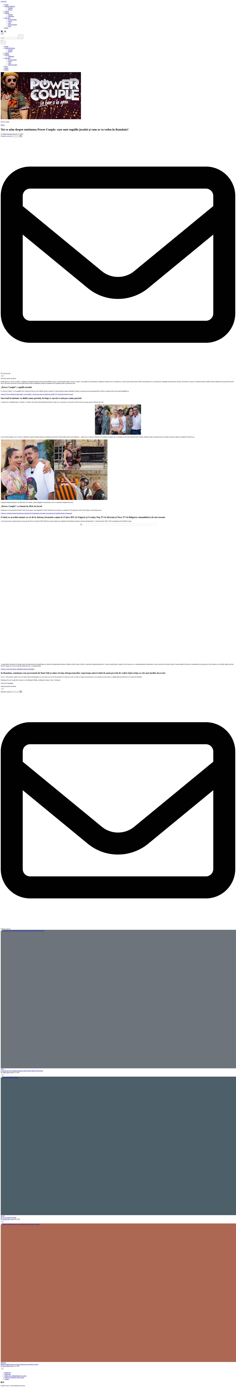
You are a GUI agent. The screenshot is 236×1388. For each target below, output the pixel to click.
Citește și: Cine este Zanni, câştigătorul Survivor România (17, 669)
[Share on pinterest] (18, 136)
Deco (9, 26)
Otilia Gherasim (7, 134)
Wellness (3, 1363)
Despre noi (7, 1372)
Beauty (10, 9)
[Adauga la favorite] (2, 376)
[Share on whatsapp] (20, 136)
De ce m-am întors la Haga (8, 1217)
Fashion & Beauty (9, 6)
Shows (3, 125)
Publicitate (7, 1374)
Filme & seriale (12, 24)
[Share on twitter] (14, 136)
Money (6, 70)
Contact (6, 1379)
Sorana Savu (6, 1219)
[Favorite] (2, 31)
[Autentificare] (5, 31)
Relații (6, 28)
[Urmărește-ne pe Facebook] (1, 1382)
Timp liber (7, 18)
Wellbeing (11, 16)
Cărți (9, 23)
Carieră (6, 11)
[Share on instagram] (16, 136)
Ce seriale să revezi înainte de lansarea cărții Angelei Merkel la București (22, 1071)
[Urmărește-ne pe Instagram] (3, 1382)
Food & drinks (12, 19)
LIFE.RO (3, 1)
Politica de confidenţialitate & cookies (15, 1376)
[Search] (2, 33)
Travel (10, 21)
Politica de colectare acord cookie (14, 1377)
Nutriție (10, 14)
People (6, 4)
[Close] (3, 42)
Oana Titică (6, 1072)
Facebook (10, 683)
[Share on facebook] (12, 136)
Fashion (10, 8)
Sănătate (6, 13)
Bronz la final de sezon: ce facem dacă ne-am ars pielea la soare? (19, 1364)
